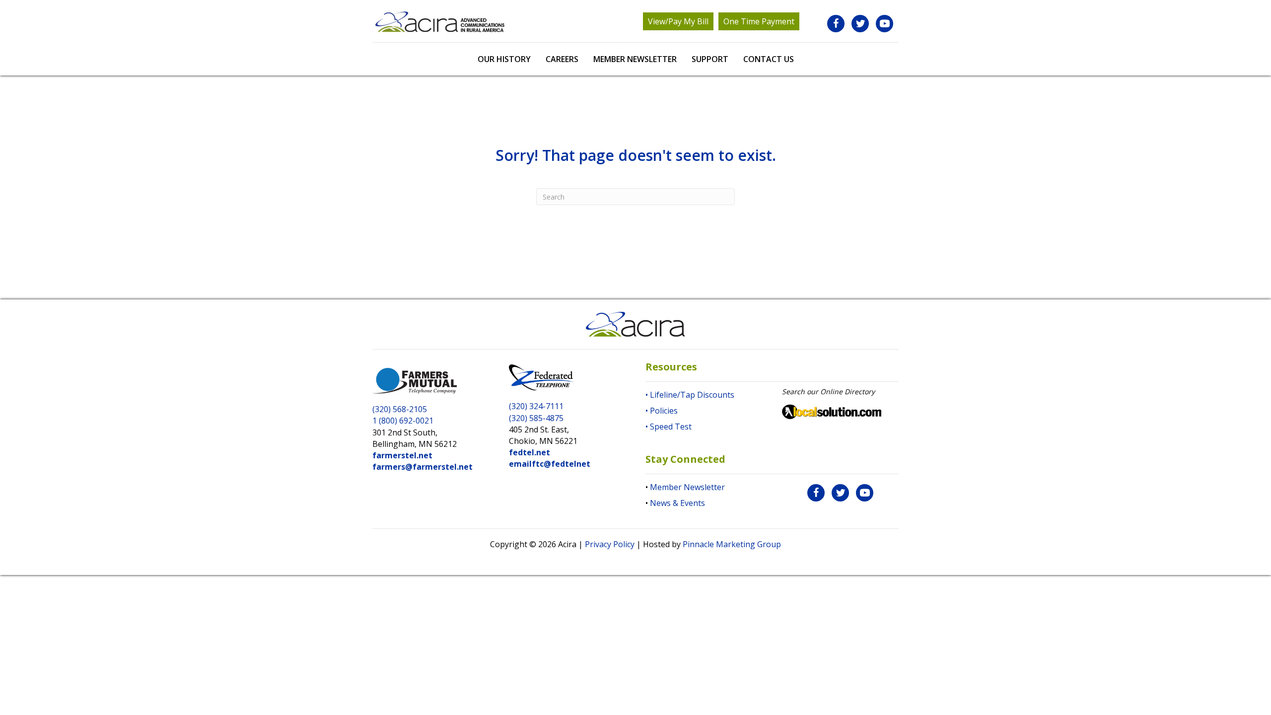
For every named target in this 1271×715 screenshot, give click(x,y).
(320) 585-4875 (536, 418)
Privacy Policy (610, 544)
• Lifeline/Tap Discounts (689, 394)
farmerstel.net (402, 455)
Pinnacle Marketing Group (732, 544)
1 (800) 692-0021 (402, 420)
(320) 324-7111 (536, 406)
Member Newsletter (687, 487)
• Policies (661, 410)
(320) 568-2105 (399, 409)
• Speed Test (668, 426)
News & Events (677, 503)
